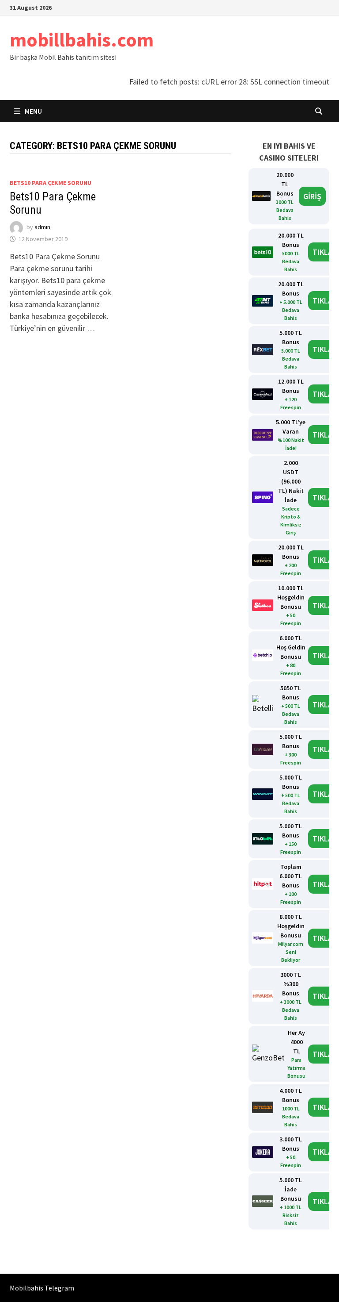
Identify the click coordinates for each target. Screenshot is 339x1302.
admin (42, 227)
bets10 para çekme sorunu (50, 183)
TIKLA (322, 252)
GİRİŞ (312, 196)
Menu (32, 111)
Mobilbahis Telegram (42, 1287)
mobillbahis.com (82, 39)
